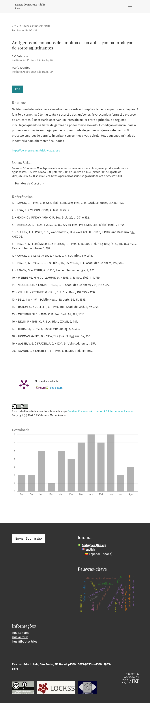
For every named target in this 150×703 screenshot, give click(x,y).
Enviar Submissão (28, 538)
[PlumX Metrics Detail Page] (24, 384)
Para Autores (20, 637)
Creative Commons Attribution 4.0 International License (100, 411)
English (90, 549)
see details (56, 387)
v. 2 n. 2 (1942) (20, 26)
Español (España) (100, 554)
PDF (17, 89)
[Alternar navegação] (130, 6)
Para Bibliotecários (24, 641)
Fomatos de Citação (28, 183)
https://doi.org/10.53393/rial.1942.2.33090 (36, 150)
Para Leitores (20, 632)
